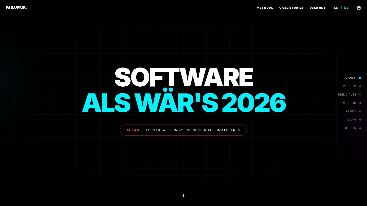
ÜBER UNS (318, 7)
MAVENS (16, 7)
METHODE (265, 7)
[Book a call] (359, 8)
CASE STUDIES (291, 7)
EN (336, 7)
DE (346, 7)
